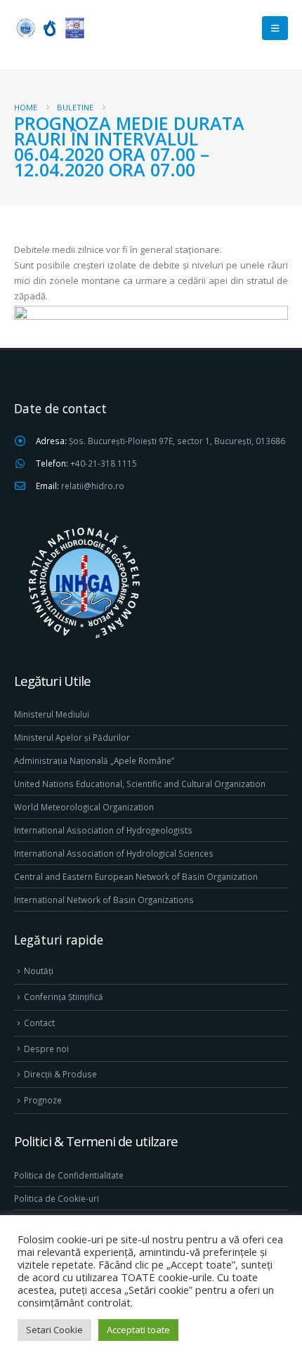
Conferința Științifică (63, 996)
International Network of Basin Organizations (104, 899)
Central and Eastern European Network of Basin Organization (136, 876)
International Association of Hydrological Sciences (114, 853)
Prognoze (43, 1099)
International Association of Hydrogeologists (103, 830)
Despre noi (46, 1048)
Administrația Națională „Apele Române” (94, 760)
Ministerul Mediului (51, 714)
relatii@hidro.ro (92, 485)
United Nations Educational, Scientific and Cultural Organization (139, 783)
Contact (39, 1022)
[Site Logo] (49, 27)
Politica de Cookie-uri (56, 1198)
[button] (275, 28)
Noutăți (38, 970)
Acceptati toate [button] (138, 1329)
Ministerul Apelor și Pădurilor (72, 737)
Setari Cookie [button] (54, 1329)
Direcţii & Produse (60, 1073)
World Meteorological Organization (84, 806)
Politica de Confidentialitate (69, 1175)
